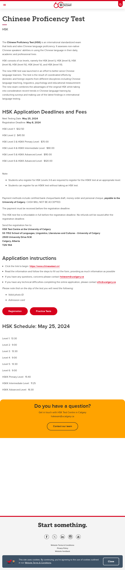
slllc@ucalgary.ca (106, 282)
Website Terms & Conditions (38, 562)
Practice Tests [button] (43, 311)
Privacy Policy (62, 548)
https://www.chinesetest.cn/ (45, 266)
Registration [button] (15, 311)
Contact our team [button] (62, 426)
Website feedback (62, 551)
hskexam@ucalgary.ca (72, 276)
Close (111, 561)
